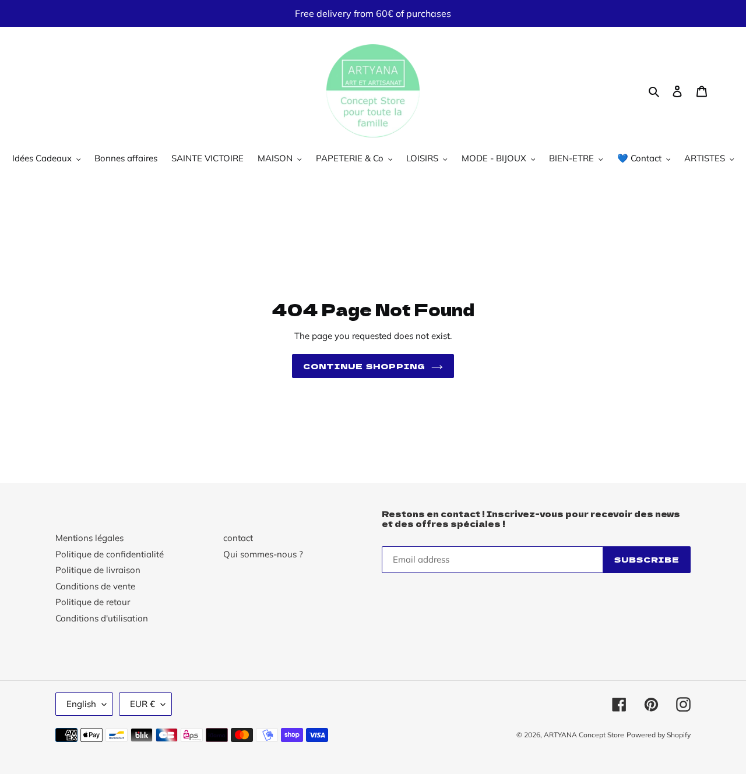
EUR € (142, 703)
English (81, 703)
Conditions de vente (95, 586)
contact (238, 537)
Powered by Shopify (659, 734)
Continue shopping (364, 366)
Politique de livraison (97, 569)
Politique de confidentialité (109, 554)
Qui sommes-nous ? (263, 554)
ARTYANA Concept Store (584, 734)
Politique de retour (92, 601)
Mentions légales (89, 537)
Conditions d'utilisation (101, 618)
